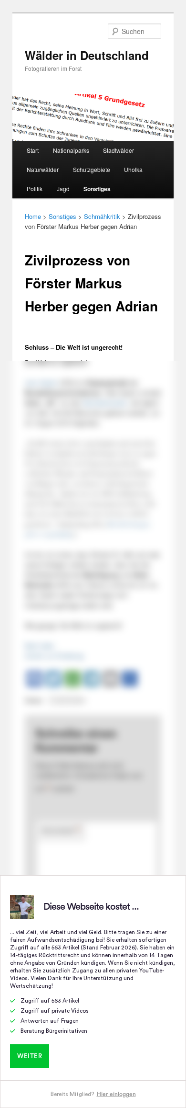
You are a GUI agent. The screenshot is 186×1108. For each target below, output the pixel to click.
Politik (34, 188)
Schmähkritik (102, 216)
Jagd (63, 188)
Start (33, 150)
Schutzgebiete (91, 169)
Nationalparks (71, 150)
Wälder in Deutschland (87, 55)
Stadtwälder (118, 150)
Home (33, 216)
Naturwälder (43, 169)
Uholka (133, 169)
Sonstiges (97, 188)
